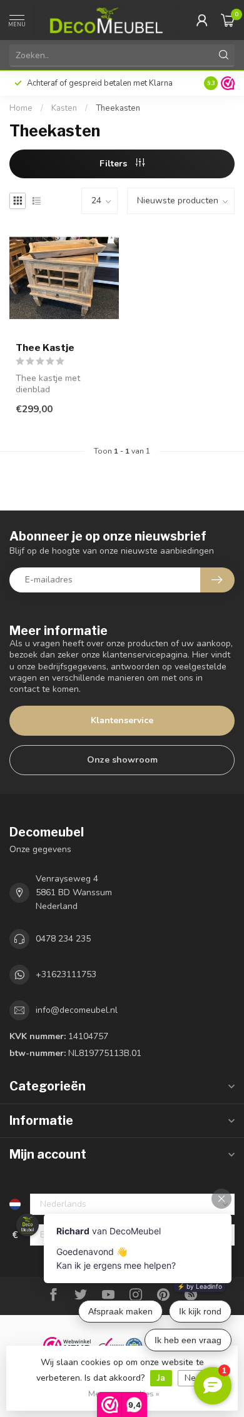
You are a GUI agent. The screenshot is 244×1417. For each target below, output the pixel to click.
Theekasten (118, 108)
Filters (114, 164)
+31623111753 (66, 974)
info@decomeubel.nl (77, 1010)
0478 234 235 (63, 939)
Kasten (64, 108)
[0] (228, 20)
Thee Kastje (45, 347)
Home (21, 108)
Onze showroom (122, 760)
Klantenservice (122, 720)
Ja (161, 1378)
